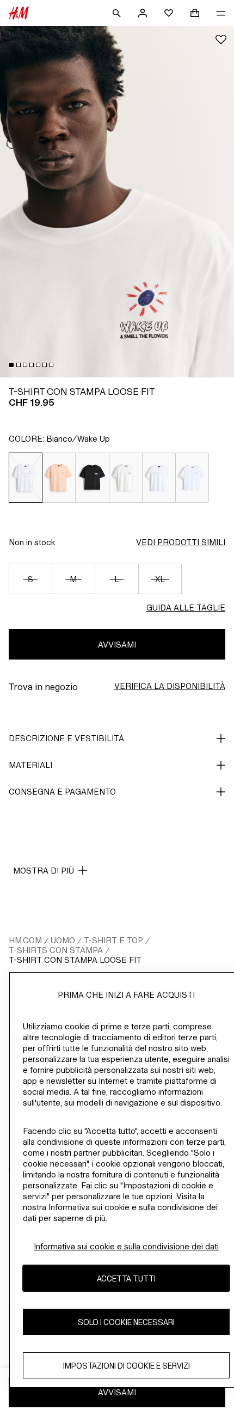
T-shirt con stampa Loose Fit (75, 960)
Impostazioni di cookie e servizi (126, 1365)
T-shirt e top (113, 940)
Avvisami (117, 644)
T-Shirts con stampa (56, 950)
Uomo (63, 940)
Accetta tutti (126, 1278)
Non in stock (32, 542)
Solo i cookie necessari (126, 1322)
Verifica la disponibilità (169, 686)
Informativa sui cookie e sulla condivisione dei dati (126, 1246)
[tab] (11, 365)
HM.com (25, 940)
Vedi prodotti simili (180, 542)
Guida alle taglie (185, 607)
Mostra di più (43, 870)
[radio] (25, 477)
